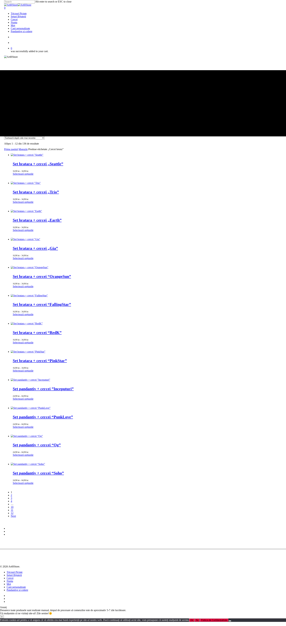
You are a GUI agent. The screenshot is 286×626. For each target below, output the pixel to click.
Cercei (10, 578)
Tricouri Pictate (15, 572)
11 (12, 510)
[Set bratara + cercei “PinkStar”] (28, 351)
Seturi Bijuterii (14, 575)
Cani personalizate (16, 587)
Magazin (23, 149)
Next (13, 516)
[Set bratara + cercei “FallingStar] (29, 295)
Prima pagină (11, 149)
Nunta (10, 581)
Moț (9, 584)
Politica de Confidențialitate (214, 620)
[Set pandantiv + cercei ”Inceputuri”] (30, 379)
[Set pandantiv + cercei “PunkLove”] (30, 408)
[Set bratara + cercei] (27, 154)
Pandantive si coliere (17, 590)
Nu (197, 620)
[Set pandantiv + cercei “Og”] (27, 436)
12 (12, 513)
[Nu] (230, 620)
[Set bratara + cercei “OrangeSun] (29, 267)
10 (12, 507)
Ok (191, 620)
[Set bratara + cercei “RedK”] (27, 323)
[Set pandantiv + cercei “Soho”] (28, 464)
